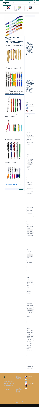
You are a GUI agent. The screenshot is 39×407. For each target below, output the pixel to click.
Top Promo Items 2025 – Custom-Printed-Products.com (30, 176)
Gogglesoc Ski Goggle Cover (30, 127)
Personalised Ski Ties (29, 172)
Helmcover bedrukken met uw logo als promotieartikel (30, 321)
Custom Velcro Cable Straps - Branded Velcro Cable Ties (30, 184)
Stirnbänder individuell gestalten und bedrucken (30, 169)
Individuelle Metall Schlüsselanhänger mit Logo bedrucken (30, 348)
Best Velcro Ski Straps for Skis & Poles (30, 275)
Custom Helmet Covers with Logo (30, 271)
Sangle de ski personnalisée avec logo (30, 220)
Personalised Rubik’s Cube (18, 391)
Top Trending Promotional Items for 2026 (30, 178)
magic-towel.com (28, 144)
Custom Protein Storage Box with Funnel (30, 156)
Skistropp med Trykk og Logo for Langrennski (30, 285)
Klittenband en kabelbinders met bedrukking (30, 151)
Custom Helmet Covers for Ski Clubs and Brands (30, 325)
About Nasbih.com (18, 393)
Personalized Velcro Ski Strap (30, 210)
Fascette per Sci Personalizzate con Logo (30, 366)
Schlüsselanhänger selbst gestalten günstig (29, 253)
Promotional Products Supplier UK (30, 224)
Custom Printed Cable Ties (18, 392)
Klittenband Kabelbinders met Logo (30, 149)
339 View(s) (9, 39)
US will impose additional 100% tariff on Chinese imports (30, 198)
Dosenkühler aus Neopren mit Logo (30, 330)
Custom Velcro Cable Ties (29, 262)
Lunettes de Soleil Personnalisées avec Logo (30, 314)
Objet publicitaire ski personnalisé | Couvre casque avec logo (30, 339)
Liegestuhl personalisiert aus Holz (30, 352)
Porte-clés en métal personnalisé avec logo (30, 308)
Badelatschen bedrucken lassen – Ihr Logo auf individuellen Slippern (30, 162)
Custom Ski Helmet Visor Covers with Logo (30, 191)
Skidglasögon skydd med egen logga (30, 249)
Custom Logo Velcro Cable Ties (30, 216)
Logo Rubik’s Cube (18, 390)
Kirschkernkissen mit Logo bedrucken (29, 343)
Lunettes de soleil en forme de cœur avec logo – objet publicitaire (30, 323)
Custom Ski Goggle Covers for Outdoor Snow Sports (30, 245)
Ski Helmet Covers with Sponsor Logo (30, 259)
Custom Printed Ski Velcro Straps (30, 213)
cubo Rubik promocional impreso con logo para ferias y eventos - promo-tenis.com (30, 266)
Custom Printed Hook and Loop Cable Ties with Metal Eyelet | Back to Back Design (30, 350)
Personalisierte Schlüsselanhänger (29, 251)
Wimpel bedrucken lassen (29, 360)
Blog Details (12, 12)
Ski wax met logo (28, 319)
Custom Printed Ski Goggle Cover (30, 188)
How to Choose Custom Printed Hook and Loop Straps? (30, 293)
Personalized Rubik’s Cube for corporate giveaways (30, 233)
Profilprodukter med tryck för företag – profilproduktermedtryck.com (30, 160)
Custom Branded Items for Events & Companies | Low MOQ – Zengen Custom (30, 283)
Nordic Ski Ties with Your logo (30, 135)
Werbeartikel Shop (18, 379)
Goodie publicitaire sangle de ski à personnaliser (30, 222)
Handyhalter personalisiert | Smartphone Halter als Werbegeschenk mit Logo (30, 337)
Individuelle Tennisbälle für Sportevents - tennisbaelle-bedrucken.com (29, 362)
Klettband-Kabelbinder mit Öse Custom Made (30, 287)
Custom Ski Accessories (29, 243)
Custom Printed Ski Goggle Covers (29, 129)
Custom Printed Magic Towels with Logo (30, 142)
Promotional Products (29, 154)
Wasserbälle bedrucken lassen (30, 235)
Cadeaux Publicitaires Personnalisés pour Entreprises (30, 180)
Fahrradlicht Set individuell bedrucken (29, 345)
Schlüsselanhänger (29, 175)
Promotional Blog (8, 12)
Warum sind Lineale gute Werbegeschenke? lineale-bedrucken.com (29, 341)
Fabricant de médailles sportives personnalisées (30, 310)
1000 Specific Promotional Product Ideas (29, 228)
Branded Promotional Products (30, 207)
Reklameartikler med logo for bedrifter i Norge (30, 196)
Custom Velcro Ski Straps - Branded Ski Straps (29, 139)
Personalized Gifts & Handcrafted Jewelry (30, 289)
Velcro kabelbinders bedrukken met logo (30, 147)
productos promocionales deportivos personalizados (29, 296)
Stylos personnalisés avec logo (30, 312)
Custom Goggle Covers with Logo (29, 269)
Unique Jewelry (5, 12)
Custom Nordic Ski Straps (29, 368)
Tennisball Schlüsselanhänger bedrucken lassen (30, 332)
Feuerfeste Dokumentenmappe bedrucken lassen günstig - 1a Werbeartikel (30, 355)
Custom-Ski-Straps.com (29, 132)
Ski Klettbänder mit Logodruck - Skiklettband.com (30, 277)
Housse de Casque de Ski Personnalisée (29, 316)
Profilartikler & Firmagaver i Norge (29, 301)
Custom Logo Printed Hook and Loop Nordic (30, 137)
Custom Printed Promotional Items (30, 240)
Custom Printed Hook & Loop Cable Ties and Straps (29, 291)
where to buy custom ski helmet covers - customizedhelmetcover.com (30, 357)
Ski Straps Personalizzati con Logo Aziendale (30, 364)
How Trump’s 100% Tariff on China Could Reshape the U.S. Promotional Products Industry (30, 201)
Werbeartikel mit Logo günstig (19, 380)
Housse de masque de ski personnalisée (29, 182)
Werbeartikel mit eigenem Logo (19, 378)
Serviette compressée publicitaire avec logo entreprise (30, 298)
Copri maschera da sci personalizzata (29, 328)
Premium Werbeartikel (18, 377)
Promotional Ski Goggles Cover (19, 389)
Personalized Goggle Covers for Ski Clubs (30, 279)
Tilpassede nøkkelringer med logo (30, 303)
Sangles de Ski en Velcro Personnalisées (29, 273)
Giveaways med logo (29, 193)
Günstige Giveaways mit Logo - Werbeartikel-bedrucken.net (30, 268)
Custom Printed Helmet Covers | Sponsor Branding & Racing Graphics (30, 257)
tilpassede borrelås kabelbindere (30, 305)
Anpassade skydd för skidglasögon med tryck (29, 186)
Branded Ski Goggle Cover (29, 126)
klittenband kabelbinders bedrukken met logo (29, 231)
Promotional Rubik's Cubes (29, 242)
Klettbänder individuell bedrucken (29, 334)
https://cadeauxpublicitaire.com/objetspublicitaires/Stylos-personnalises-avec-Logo (13, 184)
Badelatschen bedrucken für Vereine (29, 164)
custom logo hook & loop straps (30, 226)
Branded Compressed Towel (29, 359)
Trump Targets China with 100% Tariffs (30, 204)
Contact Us (17, 402)
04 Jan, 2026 (6, 39)
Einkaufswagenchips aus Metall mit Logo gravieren (30, 238)
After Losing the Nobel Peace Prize (30, 202)
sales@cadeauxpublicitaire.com (8, 187)
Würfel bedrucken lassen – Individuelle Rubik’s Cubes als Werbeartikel (29, 167)
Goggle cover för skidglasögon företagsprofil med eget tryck (30, 247)
